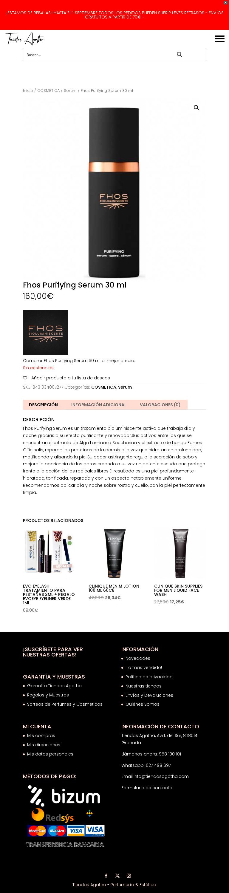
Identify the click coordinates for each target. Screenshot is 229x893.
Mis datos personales (50, 754)
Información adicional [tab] (98, 405)
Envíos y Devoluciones (150, 695)
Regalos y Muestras (48, 695)
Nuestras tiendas (144, 686)
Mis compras (41, 735)
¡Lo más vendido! (144, 667)
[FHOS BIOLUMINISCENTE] (45, 333)
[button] (196, 107)
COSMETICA (48, 90)
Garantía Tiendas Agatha (54, 686)
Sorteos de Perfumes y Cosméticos (65, 704)
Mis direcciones (43, 745)
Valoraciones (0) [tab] (160, 405)
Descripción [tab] (43, 405)
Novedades (138, 658)
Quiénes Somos (143, 704)
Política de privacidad (149, 677)
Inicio (28, 90)
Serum (70, 90)
